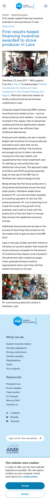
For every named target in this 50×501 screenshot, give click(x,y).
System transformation (18, 343)
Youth (9, 364)
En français (12, 396)
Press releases (13, 388)
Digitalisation (13, 360)
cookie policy (29, 476)
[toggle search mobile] (4, 6)
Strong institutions (16, 352)
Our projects (13, 368)
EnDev (15, 84)
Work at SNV (13, 400)
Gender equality (15, 356)
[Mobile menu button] (46, 6)
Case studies (13, 392)
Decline (25, 494)
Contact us (12, 404)
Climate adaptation (16, 348)
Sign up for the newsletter (23, 438)
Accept (25, 486)
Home (5, 14)
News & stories (19, 14)
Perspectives (13, 383)
